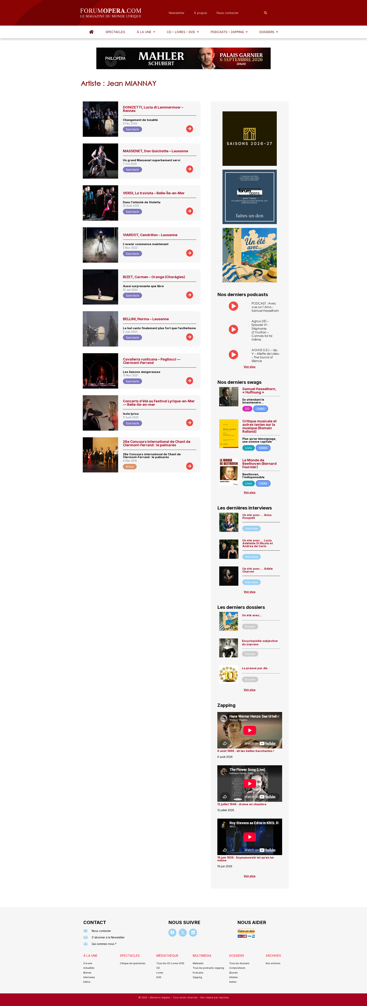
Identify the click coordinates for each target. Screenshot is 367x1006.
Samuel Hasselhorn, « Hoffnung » (259, 390)
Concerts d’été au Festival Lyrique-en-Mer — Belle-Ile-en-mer (159, 403)
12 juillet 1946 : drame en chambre (241, 804)
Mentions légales (160, 997)
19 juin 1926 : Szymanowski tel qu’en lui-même (246, 859)
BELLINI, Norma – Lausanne (146, 319)
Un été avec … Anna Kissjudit (256, 516)
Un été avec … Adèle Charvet (257, 570)
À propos (200, 13)
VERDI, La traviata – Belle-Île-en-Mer (154, 193)
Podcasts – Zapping (227, 32)
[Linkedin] (193, 933)
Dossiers (266, 32)
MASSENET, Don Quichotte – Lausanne (155, 151)
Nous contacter (228, 13)
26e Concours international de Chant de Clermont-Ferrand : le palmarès (156, 443)
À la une (144, 32)
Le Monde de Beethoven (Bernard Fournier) (259, 463)
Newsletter (176, 13)
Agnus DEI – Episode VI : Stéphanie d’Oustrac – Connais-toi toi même (262, 330)
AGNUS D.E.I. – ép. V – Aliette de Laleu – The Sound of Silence (265, 355)
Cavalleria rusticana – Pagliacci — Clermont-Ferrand (151, 361)
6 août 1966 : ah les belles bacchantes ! (245, 751)
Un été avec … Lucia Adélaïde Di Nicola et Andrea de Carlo (257, 543)
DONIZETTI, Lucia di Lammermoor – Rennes (153, 109)
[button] (146, 32)
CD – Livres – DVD (181, 32)
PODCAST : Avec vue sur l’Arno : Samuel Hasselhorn (265, 307)
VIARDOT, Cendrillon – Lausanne (150, 235)
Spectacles (115, 32)
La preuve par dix (254, 668)
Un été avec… (252, 615)
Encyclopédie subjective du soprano (260, 642)
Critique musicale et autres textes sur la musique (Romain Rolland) (259, 426)
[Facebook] (172, 933)
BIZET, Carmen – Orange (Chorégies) (154, 277)
